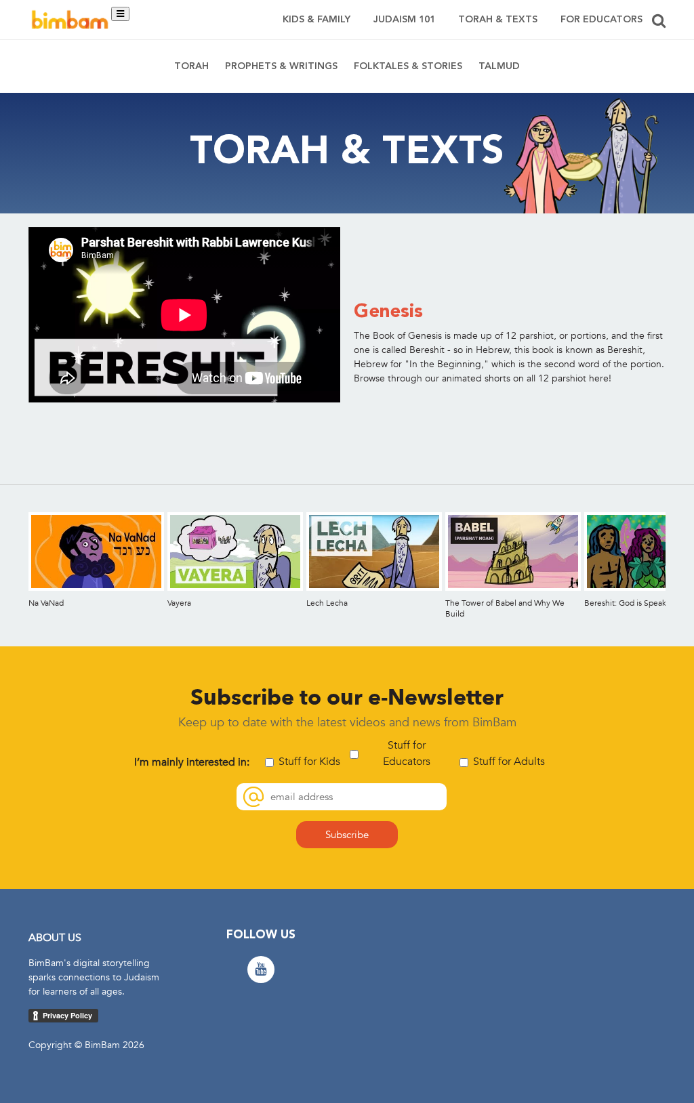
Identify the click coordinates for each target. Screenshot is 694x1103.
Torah (191, 66)
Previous (17, 563)
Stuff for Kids (309, 761)
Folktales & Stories (408, 66)
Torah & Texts (497, 19)
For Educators (601, 19)
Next (677, 563)
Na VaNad (46, 603)
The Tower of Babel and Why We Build (505, 608)
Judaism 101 (404, 19)
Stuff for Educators (406, 753)
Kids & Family (316, 19)
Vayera (179, 603)
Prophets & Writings (281, 66)
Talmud (499, 66)
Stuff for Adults (509, 761)
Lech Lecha (327, 603)
